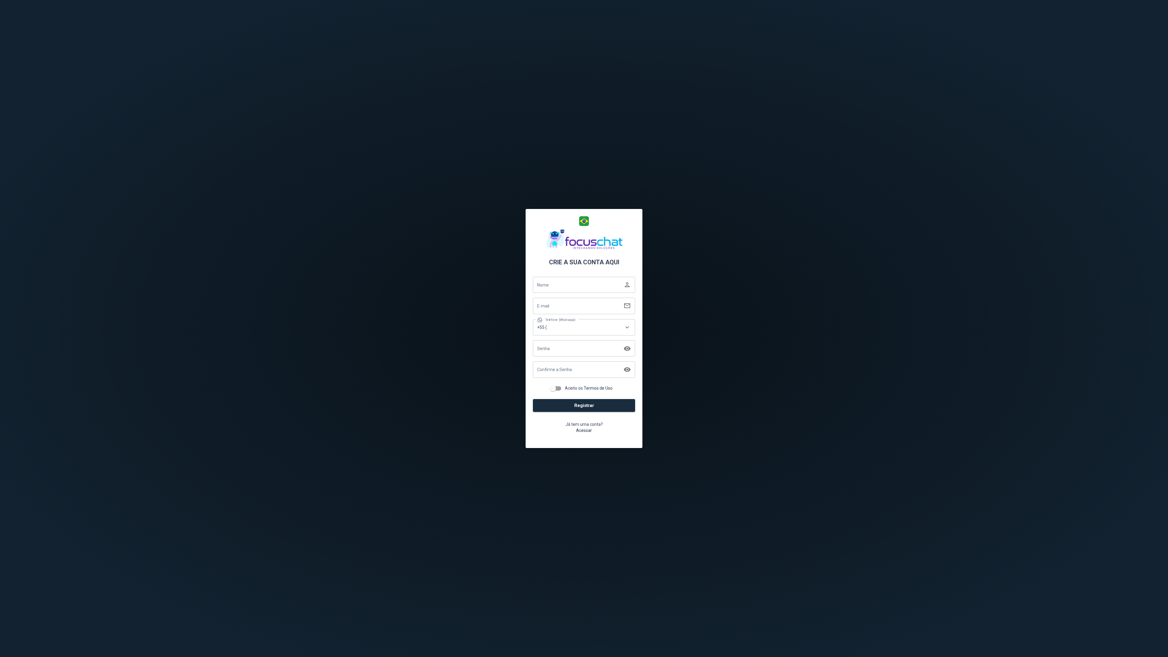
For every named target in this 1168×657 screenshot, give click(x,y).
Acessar (584, 430)
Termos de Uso (598, 388)
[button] (584, 221)
